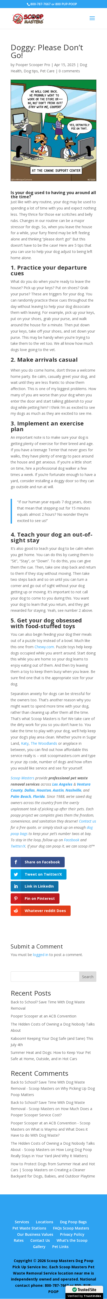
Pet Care (47, 70)
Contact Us (40, 1240)
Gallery (39, 1246)
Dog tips (31, 70)
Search (87, 976)
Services (22, 1221)
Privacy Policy (72, 1234)
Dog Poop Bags (73, 1221)
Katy (25, 743)
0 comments (69, 70)
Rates (19, 1240)
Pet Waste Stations (29, 1228)
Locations (44, 1221)
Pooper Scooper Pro (33, 64)
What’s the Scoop (72, 1240)
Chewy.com (44, 646)
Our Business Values (35, 1234)
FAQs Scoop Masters (71, 1228)
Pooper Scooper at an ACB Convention (43, 1016)
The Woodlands (44, 743)
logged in (40, 954)
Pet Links (60, 1246)
